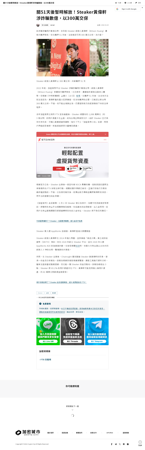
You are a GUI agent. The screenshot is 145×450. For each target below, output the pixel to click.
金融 (98, 25)
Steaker (40, 293)
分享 (139, 3)
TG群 (119, 3)
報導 (78, 95)
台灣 (47, 293)
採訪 (78, 245)
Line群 (129, 3)
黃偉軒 (54, 293)
